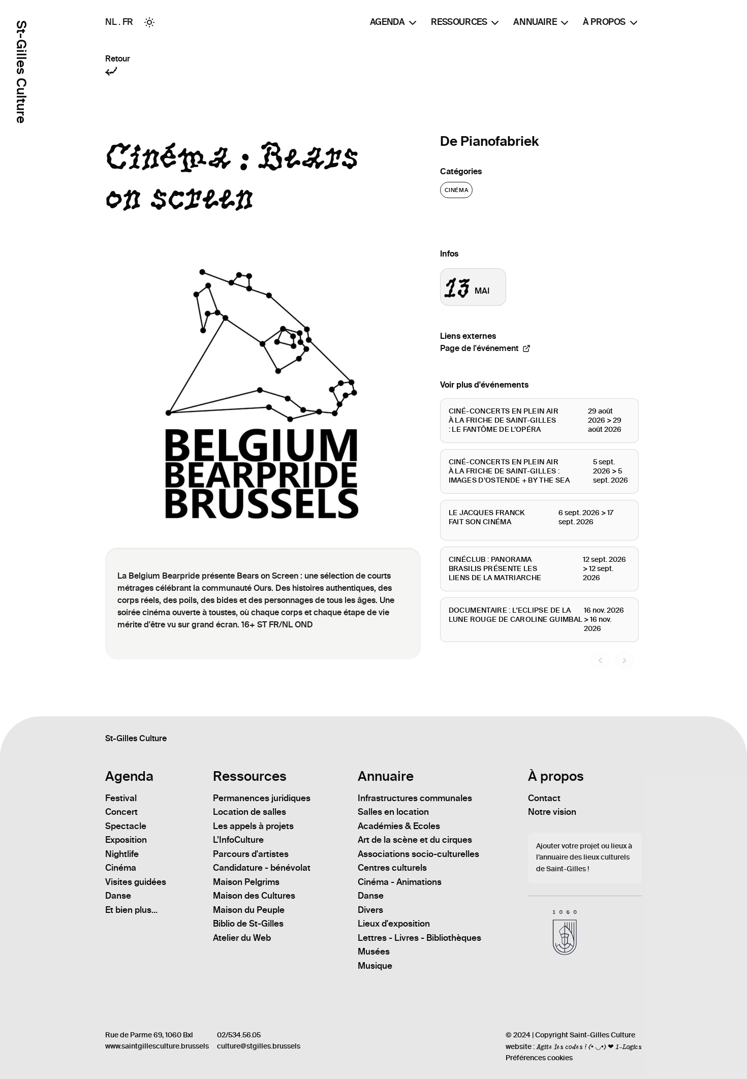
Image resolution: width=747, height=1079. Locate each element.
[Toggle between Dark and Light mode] (149, 22)
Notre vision (552, 812)
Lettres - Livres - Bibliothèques (419, 938)
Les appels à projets (253, 826)
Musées (374, 951)
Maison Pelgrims (246, 882)
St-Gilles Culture (21, 71)
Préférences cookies (539, 1058)
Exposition (126, 840)
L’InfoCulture (238, 840)
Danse (118, 896)
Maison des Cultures (254, 896)
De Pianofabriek (489, 141)
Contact (544, 798)
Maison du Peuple (249, 910)
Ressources (459, 22)
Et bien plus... (131, 910)
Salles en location (393, 812)
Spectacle (125, 826)
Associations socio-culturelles (418, 854)
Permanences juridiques (261, 798)
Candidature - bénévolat (261, 868)
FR (127, 22)
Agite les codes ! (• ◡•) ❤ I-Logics (589, 1046)
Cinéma (456, 190)
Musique (375, 966)
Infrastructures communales (415, 798)
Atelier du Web (242, 938)
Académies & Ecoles (399, 826)
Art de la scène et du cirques (415, 840)
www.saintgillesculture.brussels (157, 1046)
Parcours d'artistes (251, 854)
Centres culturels (392, 868)
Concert (121, 812)
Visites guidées (135, 882)
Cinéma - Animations (400, 882)
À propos (604, 22)
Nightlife (122, 854)
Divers (370, 910)
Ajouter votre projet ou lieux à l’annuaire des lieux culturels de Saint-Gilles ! (584, 858)
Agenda (387, 22)
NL (110, 22)
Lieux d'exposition (394, 923)
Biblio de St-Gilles (248, 923)
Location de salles (249, 812)
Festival (121, 798)
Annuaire (534, 22)
